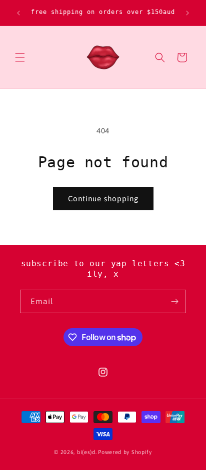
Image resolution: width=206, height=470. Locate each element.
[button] (20, 57)
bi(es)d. (87, 452)
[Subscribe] (175, 301)
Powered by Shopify (125, 452)
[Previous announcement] (19, 13)
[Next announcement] (187, 13)
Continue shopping (103, 198)
